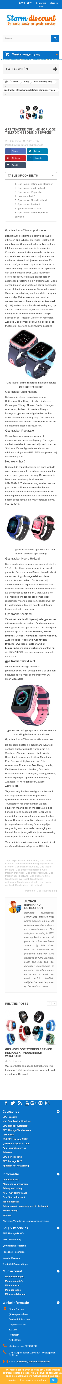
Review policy (10, 1210)
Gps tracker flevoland (26, 866)
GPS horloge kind (12, 1157)
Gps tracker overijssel (17, 879)
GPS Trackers (10, 1117)
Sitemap (7, 1215)
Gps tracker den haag (27, 863)
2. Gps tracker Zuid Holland (30, 188)
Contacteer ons (41, 4)
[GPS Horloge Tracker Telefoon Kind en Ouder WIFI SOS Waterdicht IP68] (31, 19)
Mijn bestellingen (14, 1276)
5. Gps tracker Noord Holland (31, 200)
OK (53, 1380)
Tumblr (15, 165)
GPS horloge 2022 (12, 1161)
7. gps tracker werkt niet (28, 208)
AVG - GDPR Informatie (15, 1193)
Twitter (37, 151)
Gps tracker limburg (36, 872)
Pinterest (16, 158)
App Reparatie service (14, 1148)
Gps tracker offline (40, 875)
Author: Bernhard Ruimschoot (33, 904)
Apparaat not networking (16, 1165)
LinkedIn (38, 158)
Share (15, 151)
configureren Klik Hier (36, 846)
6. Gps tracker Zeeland (27, 204)
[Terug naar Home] (6, 82)
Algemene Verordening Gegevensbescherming (26, 1221)
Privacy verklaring (12, 1188)
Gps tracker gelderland (28, 869)
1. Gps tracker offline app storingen (34, 184)
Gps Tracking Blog (47, 890)
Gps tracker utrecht (27, 882)
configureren (33, 425)
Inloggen (54, 3)
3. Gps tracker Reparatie (28, 192)
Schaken (7, 1152)
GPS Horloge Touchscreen (17, 1130)
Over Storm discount (14, 1197)
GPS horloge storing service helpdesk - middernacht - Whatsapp (28, 1053)
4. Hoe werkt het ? (25, 196)
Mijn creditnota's (14, 1281)
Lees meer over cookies (33, 1380)
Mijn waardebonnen (15, 1294)
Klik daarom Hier (44, 309)
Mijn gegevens (13, 1290)
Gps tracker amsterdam (25, 860)
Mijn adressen (12, 1285)
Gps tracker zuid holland (28, 885)
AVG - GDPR (26, 3)
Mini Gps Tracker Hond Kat (17, 1121)
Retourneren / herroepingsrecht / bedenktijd (26, 1206)
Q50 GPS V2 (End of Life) (16, 1143)
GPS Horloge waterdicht (15, 1126)
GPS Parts (8, 1134)
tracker (29, 305)
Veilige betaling (11, 1201)
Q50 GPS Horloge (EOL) (15, 1139)
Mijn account (12, 1271)
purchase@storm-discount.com (33, 1361)
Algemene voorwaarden (15, 1184)
